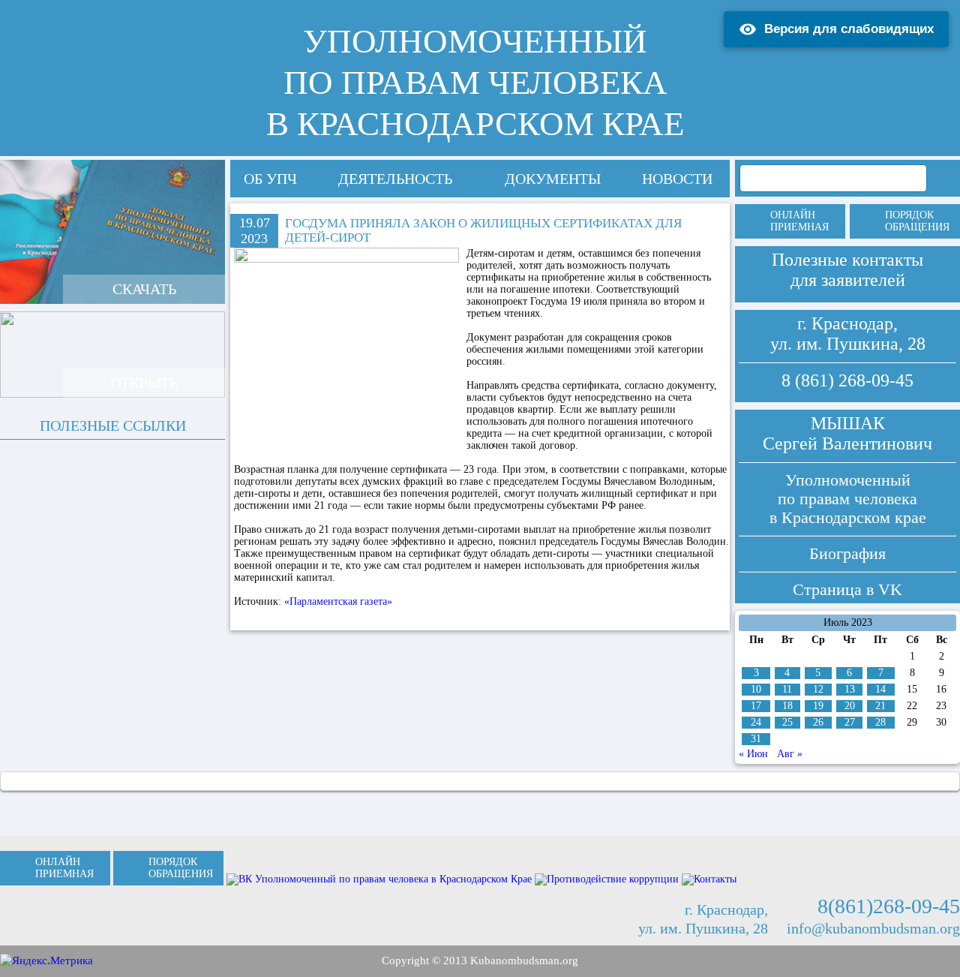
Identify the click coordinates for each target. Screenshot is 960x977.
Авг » (789, 753)
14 (880, 689)
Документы (553, 178)
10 (756, 689)
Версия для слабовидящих (849, 29)
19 (818, 705)
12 (818, 689)
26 (818, 722)
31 (756, 738)
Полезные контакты (847, 259)
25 (787, 722)
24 (756, 722)
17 (756, 705)
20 (849, 705)
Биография (847, 553)
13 (849, 689)
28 (880, 722)
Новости (677, 178)
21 (880, 705)
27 (849, 722)
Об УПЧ (270, 178)
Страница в (847, 589)
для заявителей (847, 280)
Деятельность (395, 178)
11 (787, 689)
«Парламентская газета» (338, 601)
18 (787, 705)
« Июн (753, 753)
